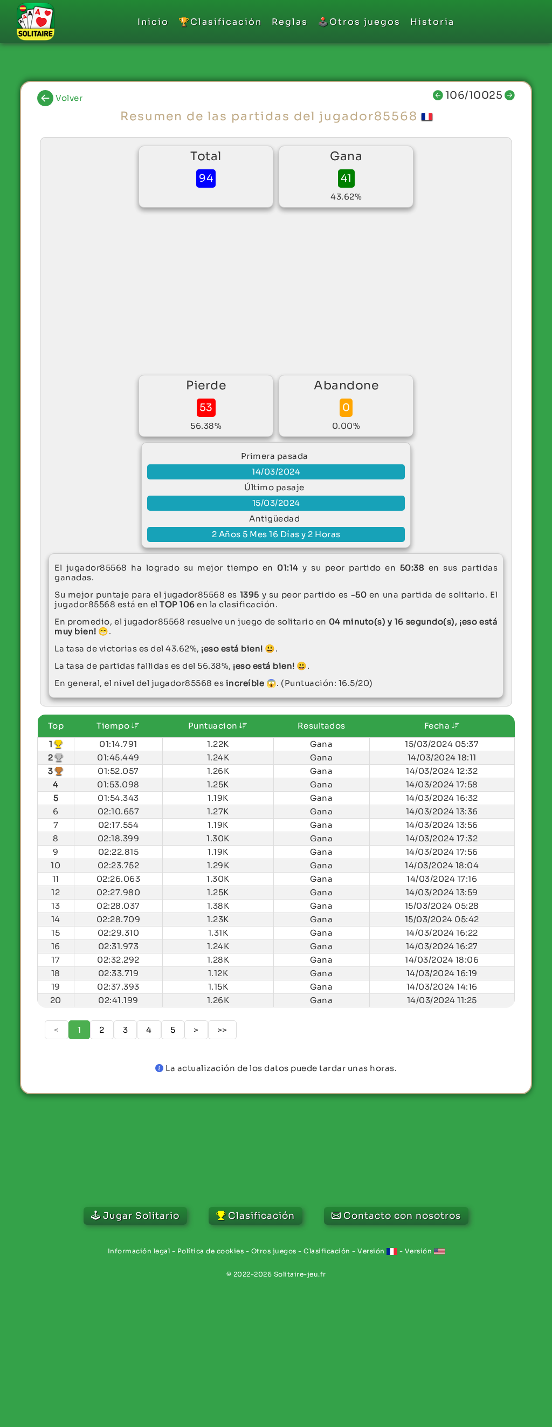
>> (222, 1030)
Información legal (139, 1251)
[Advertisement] (276, 291)
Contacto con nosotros (402, 1216)
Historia (432, 22)
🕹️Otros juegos (359, 22)
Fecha (438, 726)
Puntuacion (214, 726)
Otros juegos (273, 1251)
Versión (372, 1251)
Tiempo (114, 726)
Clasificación (326, 1251)
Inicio (153, 22)
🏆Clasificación (220, 22)
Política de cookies (210, 1251)
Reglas (290, 22)
